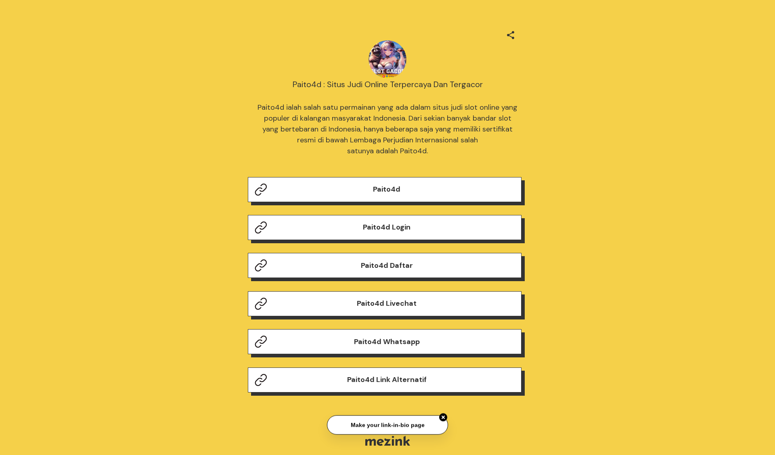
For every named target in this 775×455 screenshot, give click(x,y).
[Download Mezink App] (387, 441)
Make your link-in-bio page (387, 425)
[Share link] (510, 34)
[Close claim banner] (443, 417)
